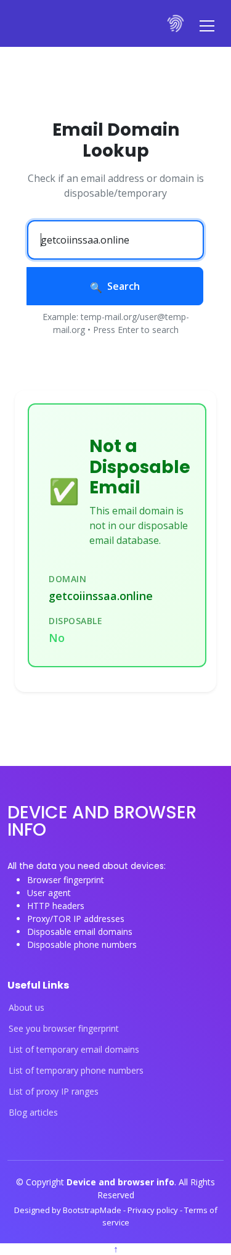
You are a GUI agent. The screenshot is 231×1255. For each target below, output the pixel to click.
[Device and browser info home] (176, 23)
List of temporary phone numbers (76, 1070)
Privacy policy (154, 1210)
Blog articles (33, 1112)
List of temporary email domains (74, 1049)
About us (26, 1007)
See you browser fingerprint (64, 1028)
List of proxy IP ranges (54, 1091)
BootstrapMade (93, 1210)
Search (123, 286)
